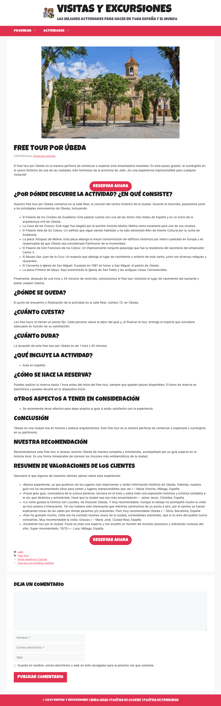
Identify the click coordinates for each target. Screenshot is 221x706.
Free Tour (23, 555)
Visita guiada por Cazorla (32, 559)
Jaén (20, 551)
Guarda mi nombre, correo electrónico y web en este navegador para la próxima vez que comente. (86, 665)
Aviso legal (99, 700)
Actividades (54, 31)
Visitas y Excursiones (114, 9)
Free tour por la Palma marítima (36, 563)
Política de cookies (125, 700)
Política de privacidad (161, 700)
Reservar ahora (110, 186)
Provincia (22, 31)
